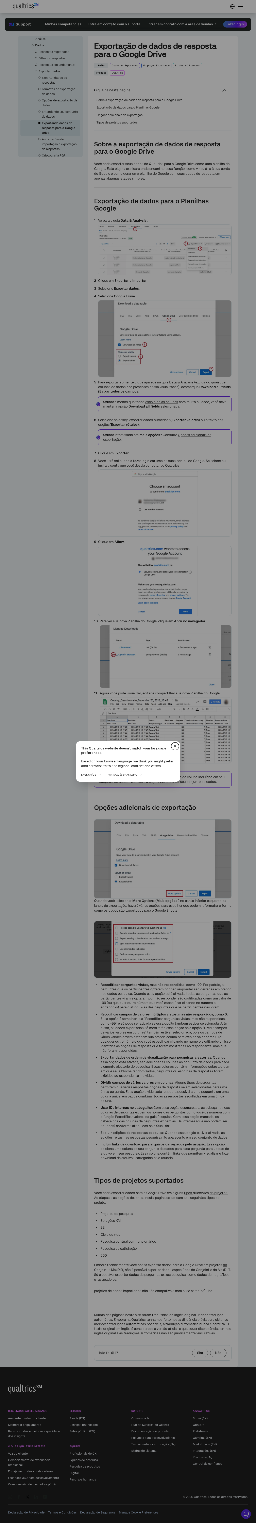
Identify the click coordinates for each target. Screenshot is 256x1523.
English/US (88, 774)
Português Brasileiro (122, 774)
